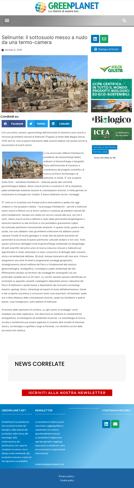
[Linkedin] (95, 39)
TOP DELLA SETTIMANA (104, 147)
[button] (7, 20)
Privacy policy (66, 476)
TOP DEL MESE (100, 152)
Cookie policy (67, 480)
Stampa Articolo (108, 49)
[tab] (104, 147)
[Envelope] (104, 39)
